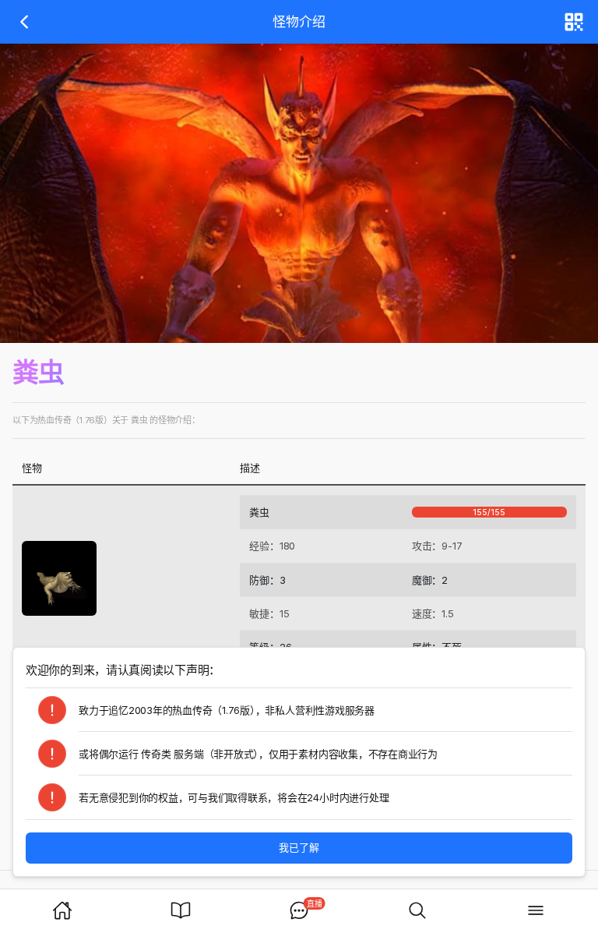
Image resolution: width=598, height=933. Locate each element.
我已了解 (298, 847)
